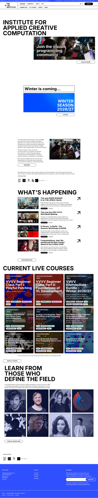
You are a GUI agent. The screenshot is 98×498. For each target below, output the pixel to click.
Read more (27, 165)
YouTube (36, 473)
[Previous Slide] (35, 48)
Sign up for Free (85, 62)
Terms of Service (83, 484)
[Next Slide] (94, 48)
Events (40, 7)
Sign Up (89, 3)
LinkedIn (36, 476)
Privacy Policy (73, 484)
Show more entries (26, 260)
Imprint (3, 495)
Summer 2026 (23, 7)
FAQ (43, 3)
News (46, 7)
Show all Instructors (13, 441)
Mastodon (36, 474)
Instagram (36, 478)
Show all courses (12, 360)
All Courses (32, 7)
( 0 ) (82, 3)
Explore (65, 114)
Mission (17, 495)
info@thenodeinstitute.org (8, 473)
